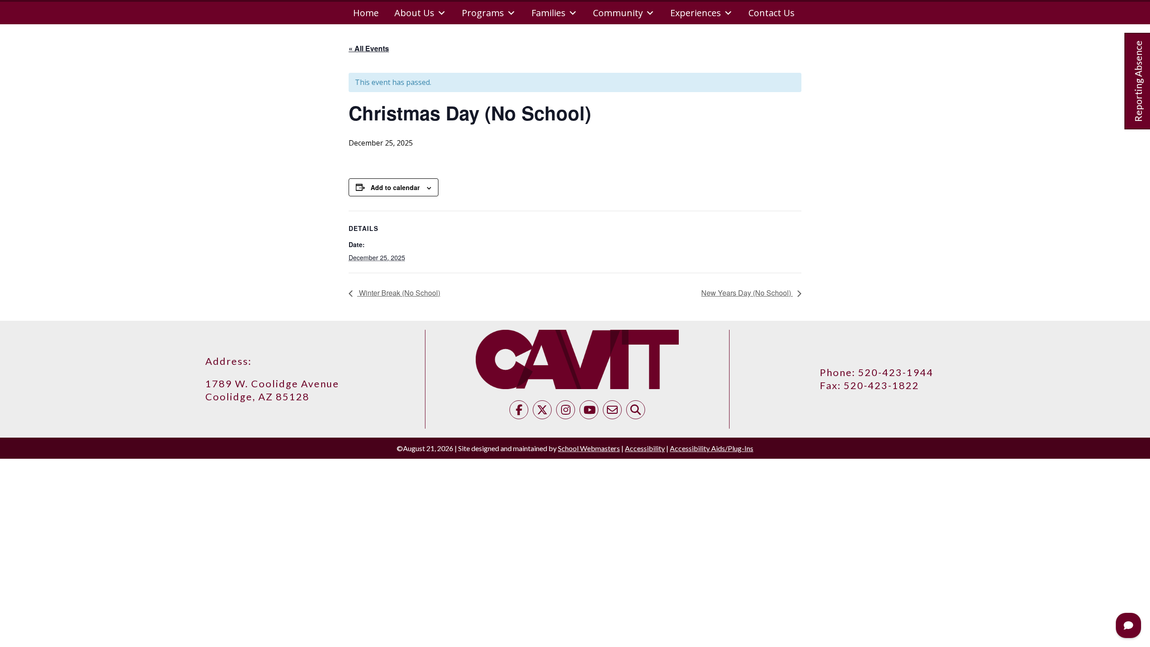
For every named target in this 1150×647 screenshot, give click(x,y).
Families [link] (548, 13)
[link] (519, 411)
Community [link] (618, 13)
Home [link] (366, 13)
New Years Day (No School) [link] (747, 293)
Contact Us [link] (771, 13)
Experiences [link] (695, 13)
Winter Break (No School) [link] (398, 293)
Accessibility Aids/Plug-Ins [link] (711, 448)
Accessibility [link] (645, 448)
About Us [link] (414, 13)
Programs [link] (483, 13)
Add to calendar (395, 187)
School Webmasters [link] (589, 448)
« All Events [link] (369, 48)
